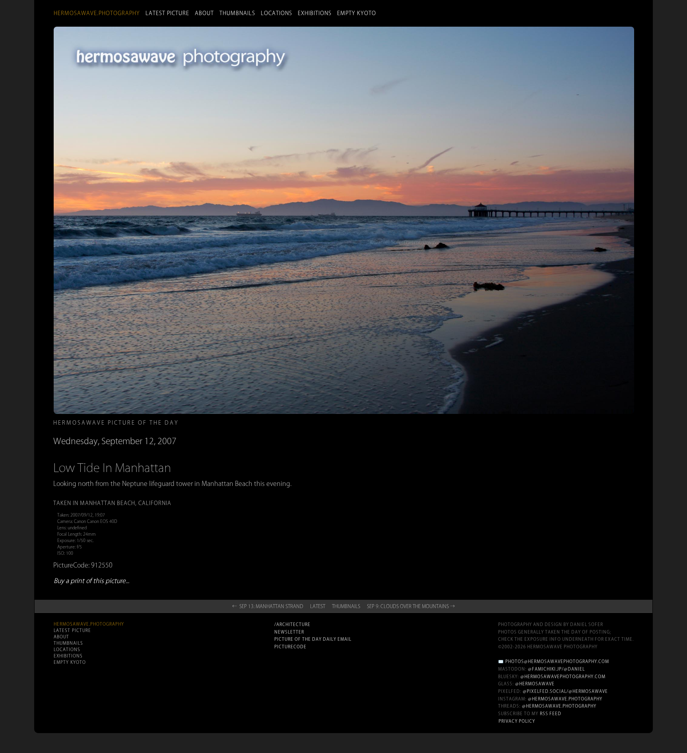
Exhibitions (315, 13)
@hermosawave (535, 684)
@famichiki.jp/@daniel (556, 669)
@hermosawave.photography (565, 699)
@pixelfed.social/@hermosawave (565, 691)
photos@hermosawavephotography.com (557, 661)
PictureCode (290, 647)
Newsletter (289, 632)
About (204, 13)
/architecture (292, 624)
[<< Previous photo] (157, 476)
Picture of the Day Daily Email (312, 639)
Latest (317, 606)
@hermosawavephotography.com (562, 677)
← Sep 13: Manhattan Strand (267, 606)
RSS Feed (550, 714)
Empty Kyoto (356, 13)
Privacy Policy (517, 721)
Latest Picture (167, 13)
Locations (276, 13)
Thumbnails (237, 13)
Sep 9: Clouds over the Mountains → (411, 606)
